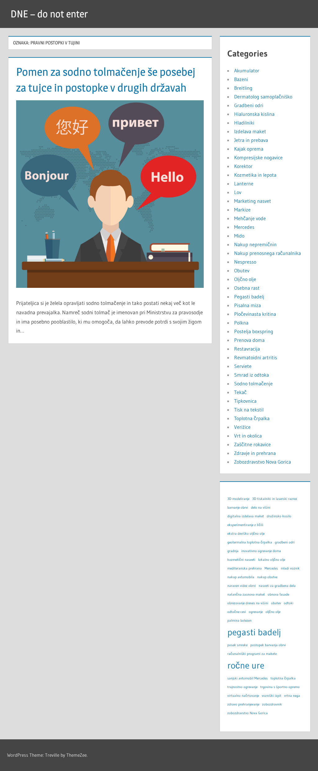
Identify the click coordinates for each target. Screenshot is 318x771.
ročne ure (245, 665)
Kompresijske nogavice (258, 157)
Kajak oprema (248, 149)
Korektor (243, 166)
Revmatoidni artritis (255, 357)
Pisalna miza (247, 305)
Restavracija (247, 349)
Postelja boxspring (253, 331)
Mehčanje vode (250, 218)
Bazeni (241, 79)
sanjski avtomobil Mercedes (247, 678)
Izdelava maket (250, 131)
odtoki (288, 603)
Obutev (241, 270)
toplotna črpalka (283, 678)
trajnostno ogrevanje (242, 687)
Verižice (242, 427)
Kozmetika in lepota (255, 175)
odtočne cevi (236, 612)
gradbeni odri (285, 542)
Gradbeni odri (248, 105)
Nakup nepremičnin (255, 244)
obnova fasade (278, 594)
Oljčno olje (245, 279)
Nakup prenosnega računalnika (267, 253)
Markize (242, 209)
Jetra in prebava (251, 140)
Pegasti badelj (249, 296)
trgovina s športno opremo (280, 687)
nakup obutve (267, 577)
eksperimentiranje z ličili (245, 525)
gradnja (232, 551)
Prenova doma (249, 340)
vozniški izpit (271, 696)
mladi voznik (290, 568)
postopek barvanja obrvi (268, 645)
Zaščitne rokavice (252, 444)
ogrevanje (256, 612)
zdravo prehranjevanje (243, 704)
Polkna (241, 323)
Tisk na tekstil (249, 409)
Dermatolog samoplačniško (263, 96)
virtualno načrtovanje (243, 696)
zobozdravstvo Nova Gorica (247, 713)
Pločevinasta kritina (255, 314)
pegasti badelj (254, 632)
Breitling (243, 88)
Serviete (243, 366)
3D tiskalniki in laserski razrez (274, 499)
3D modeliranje (238, 499)
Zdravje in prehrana (255, 453)
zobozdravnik (272, 704)
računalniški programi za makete (252, 654)
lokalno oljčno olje (271, 560)
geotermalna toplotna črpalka (249, 542)
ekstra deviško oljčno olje (246, 534)
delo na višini (260, 508)
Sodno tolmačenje (253, 383)
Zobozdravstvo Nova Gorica (262, 462)
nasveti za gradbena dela (277, 586)
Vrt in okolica (248, 436)
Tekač (240, 392)
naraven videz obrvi (241, 586)
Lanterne (243, 183)
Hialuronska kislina (254, 114)
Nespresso (245, 262)
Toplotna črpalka (252, 418)
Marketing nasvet (252, 201)
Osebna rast (247, 288)
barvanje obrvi (237, 508)
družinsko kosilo (279, 516)
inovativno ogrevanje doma (261, 551)
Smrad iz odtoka (251, 375)
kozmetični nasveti (241, 560)
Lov (237, 192)
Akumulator (246, 70)
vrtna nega (292, 696)
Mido (239, 236)
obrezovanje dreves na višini (247, 603)
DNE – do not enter (49, 14)
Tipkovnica (245, 401)
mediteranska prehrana (244, 568)
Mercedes (244, 227)
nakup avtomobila (240, 577)
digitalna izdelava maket (245, 516)
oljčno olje (273, 612)
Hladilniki (244, 123)
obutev (276, 603)
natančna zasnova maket (246, 594)
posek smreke (237, 645)
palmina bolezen (239, 621)
